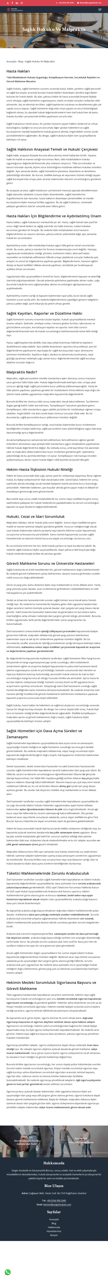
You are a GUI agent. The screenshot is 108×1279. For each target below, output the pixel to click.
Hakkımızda (54, 1227)
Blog (20, 61)
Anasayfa (11, 61)
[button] (100, 9)
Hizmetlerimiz (54, 1231)
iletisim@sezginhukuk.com (57, 1204)
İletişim (54, 1235)
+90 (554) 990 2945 (56, 1200)
